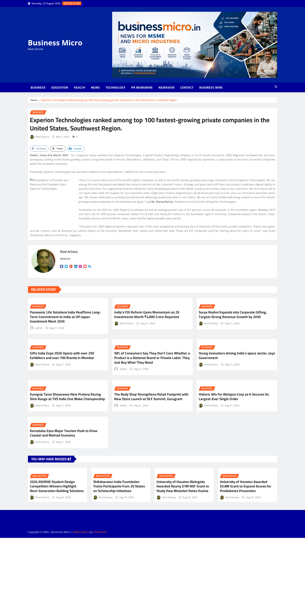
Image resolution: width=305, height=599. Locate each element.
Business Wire (211, 87)
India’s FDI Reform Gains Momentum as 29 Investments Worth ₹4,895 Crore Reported (146, 314)
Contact (187, 87)
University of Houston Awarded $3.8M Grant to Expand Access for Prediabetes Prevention (245, 486)
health (79, 87)
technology (115, 87)
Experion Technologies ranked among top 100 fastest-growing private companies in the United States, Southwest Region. (109, 100)
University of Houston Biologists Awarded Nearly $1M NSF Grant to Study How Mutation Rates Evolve (182, 486)
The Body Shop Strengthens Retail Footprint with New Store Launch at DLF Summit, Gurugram (151, 396)
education (59, 87)
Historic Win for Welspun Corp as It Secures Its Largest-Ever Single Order (234, 396)
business (38, 87)
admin (39, 327)
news (95, 87)
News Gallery (81, 532)
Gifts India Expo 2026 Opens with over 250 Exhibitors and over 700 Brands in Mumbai (62, 355)
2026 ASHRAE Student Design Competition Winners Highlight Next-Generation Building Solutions (57, 486)
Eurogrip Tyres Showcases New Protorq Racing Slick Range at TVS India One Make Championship (67, 396)
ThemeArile (100, 532)
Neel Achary (42, 136)
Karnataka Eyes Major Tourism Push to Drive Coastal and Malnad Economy (63, 433)
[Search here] (276, 86)
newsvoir (167, 87)
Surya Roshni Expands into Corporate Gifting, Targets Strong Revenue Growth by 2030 (233, 314)
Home (33, 100)
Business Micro (55, 42)
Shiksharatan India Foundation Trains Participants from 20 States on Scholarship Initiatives (119, 486)
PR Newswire (142, 87)
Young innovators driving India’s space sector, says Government (237, 355)
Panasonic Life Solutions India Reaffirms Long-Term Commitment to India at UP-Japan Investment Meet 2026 (65, 317)
